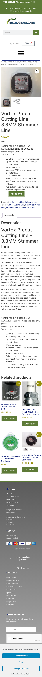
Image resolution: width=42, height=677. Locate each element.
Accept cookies (21, 656)
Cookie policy (15, 674)
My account (14, 43)
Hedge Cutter (11, 602)
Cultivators (10, 605)
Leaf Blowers (11, 596)
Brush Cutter (11, 590)
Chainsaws (10, 599)
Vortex (35, 207)
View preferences (21, 668)
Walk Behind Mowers (14, 587)
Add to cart (16, 194)
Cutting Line (19, 205)
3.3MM (9, 205)
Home (3, 62)
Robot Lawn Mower (13, 581)
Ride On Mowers (12, 584)
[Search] (36, 32)
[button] (21, 53)
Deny (21, 662)
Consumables (13, 62)
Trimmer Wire (25, 207)
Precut (28, 205)
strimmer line (12, 207)
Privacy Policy (25, 674)
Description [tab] (9, 215)
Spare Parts (10, 593)
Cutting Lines (25, 62)
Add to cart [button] (9, 419)
